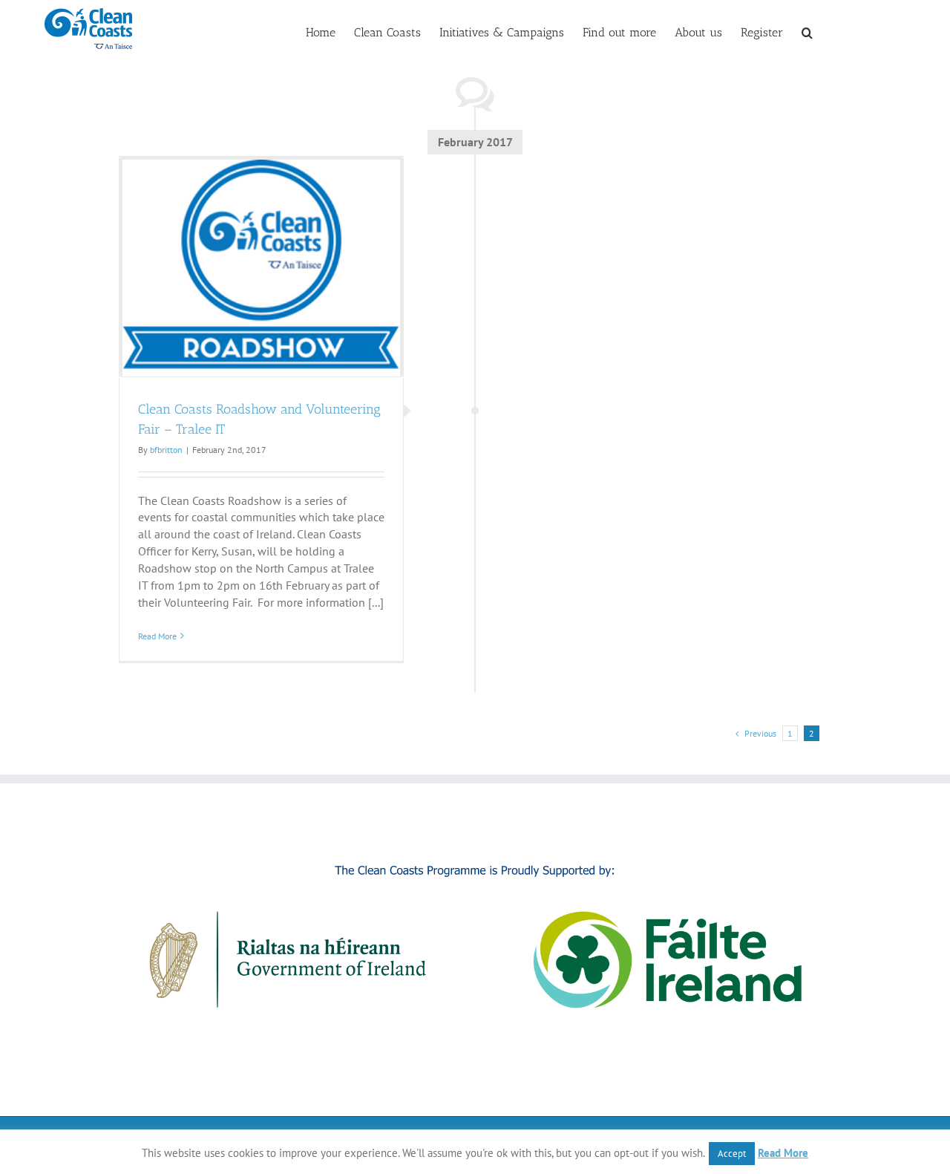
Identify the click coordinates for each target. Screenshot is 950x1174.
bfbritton (166, 449)
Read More (157, 636)
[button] (807, 31)
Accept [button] (732, 1153)
